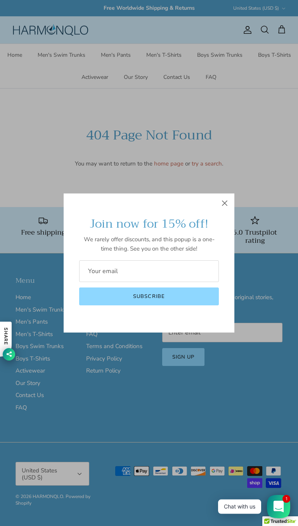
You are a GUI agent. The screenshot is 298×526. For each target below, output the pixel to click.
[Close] (224, 203)
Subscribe (149, 296)
